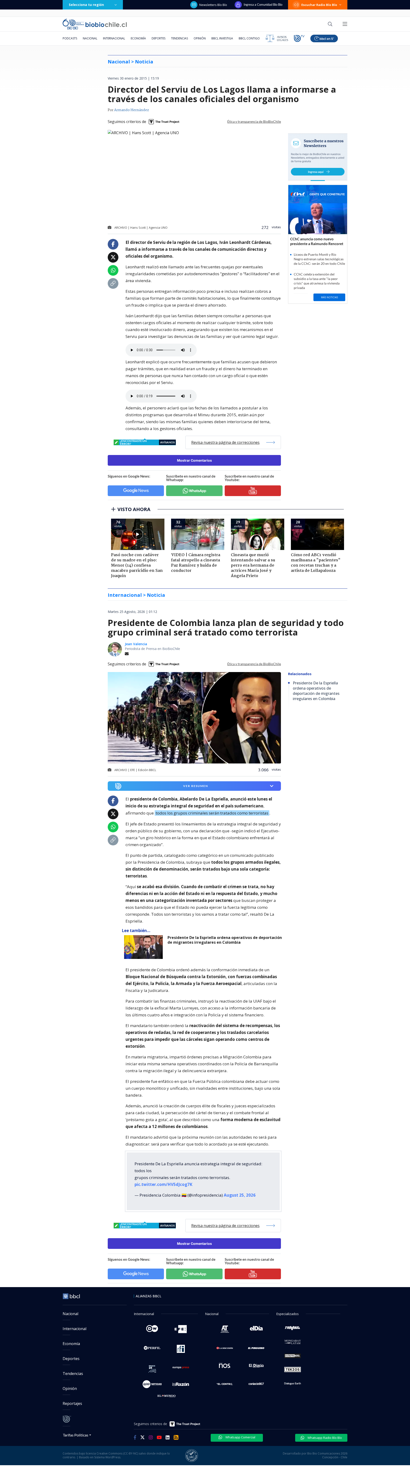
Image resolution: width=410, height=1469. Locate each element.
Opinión (200, 38)
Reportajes (72, 1403)
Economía (138, 38)
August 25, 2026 (240, 1195)
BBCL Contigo (249, 38)
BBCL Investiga (222, 38)
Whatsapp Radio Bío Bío (324, 1438)
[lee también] (144, 947)
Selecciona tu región (86, 4)
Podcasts (70, 38)
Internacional (114, 38)
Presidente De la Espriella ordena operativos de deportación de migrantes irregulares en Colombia (225, 940)
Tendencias (179, 38)
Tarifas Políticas (75, 1435)
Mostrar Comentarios (194, 460)
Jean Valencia (136, 644)
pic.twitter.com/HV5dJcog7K (163, 1184)
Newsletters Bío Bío (213, 5)
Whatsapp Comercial (240, 1437)
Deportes (158, 38)
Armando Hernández (131, 110)
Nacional (90, 38)
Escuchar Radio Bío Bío (319, 5)
